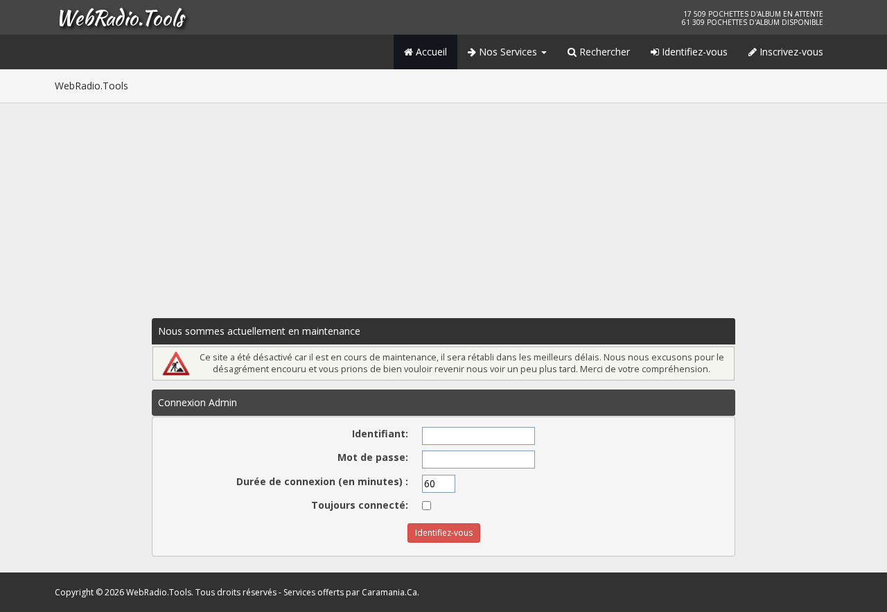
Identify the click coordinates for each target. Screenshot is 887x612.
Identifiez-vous (693, 51)
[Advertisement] (443, 207)
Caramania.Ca (389, 592)
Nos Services (508, 51)
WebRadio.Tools (119, 17)
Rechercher (603, 51)
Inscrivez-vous (790, 51)
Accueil (430, 51)
